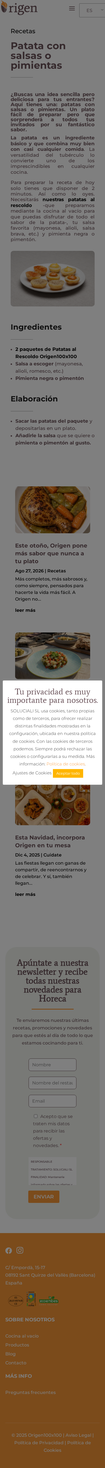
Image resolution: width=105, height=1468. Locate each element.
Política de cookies (65, 764)
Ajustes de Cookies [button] (32, 772)
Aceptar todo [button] (68, 773)
